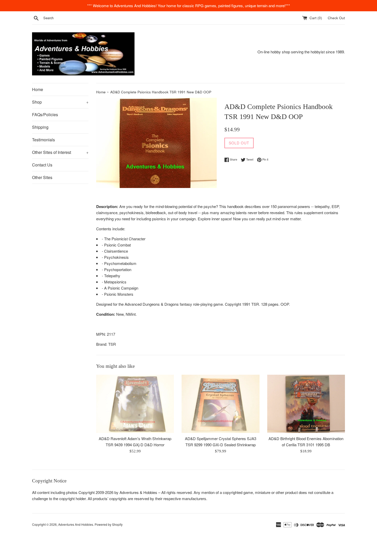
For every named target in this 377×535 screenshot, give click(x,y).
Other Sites (42, 177)
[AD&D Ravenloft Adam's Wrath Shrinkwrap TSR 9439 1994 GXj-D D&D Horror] (135, 404)
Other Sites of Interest (60, 152)
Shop (60, 102)
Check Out (336, 17)
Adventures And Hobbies (75, 524)
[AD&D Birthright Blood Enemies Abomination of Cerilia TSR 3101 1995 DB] (306, 404)
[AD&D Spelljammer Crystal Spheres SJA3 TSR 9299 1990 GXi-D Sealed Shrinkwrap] (220, 404)
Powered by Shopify (109, 524)
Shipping (40, 127)
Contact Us (42, 165)
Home (37, 89)
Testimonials (43, 140)
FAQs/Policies (45, 114)
